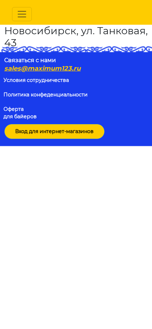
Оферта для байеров (20, 113)
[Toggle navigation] (22, 14)
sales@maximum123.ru (42, 68)
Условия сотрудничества (36, 80)
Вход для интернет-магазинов (54, 131)
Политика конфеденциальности (46, 94)
